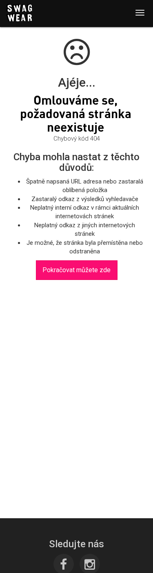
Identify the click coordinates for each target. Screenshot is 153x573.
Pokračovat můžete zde (76, 270)
